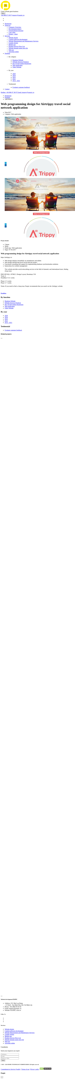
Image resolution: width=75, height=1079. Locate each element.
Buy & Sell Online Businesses (21, 63)
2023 (14, 77)
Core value (12, 32)
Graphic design (13, 43)
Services (7, 36)
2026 (14, 74)
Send (3, 1060)
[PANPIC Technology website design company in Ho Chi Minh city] (5, 10)
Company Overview (15, 27)
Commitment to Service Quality (10, 1069)
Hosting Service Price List (17, 46)
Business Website (17, 60)
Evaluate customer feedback (21, 87)
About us (7, 25)
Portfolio (7, 53)
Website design (13, 37)
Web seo (11, 50)
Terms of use (25, 1069)
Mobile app (12, 44)
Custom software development (18, 39)
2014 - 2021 (16, 81)
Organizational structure (16, 30)
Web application (17, 65)
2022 (14, 79)
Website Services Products (20, 62)
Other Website (16, 67)
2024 (14, 75)
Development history (15, 29)
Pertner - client (13, 34)
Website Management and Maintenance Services (23, 41)
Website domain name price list (18, 48)
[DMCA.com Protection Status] (45, 1069)
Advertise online (14, 52)
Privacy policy (34, 1069)
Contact (7, 89)
